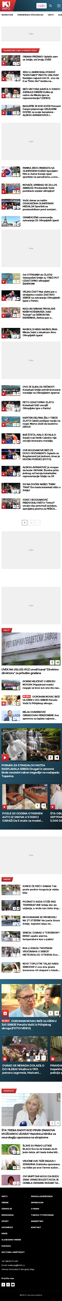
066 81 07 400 (11, 1261)
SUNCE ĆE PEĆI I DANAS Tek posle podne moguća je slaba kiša (41, 889)
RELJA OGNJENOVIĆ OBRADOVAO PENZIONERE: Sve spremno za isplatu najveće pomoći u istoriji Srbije (41, 715)
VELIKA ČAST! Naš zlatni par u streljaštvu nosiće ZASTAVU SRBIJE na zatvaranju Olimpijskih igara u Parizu (41, 296)
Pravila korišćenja (42, 1196)
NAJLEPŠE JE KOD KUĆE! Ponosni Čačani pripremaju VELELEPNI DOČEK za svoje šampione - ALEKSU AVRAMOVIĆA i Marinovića (41, 111)
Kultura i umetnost (13, 1252)
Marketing (37, 1221)
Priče (4, 1233)
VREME (6, 879)
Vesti (6, 630)
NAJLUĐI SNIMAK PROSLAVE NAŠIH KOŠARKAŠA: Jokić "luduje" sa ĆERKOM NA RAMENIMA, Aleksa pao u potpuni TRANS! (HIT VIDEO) (39, 313)
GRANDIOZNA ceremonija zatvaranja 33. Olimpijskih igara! (41, 219)
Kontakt (36, 1227)
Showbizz (7, 1227)
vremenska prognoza (30, 15)
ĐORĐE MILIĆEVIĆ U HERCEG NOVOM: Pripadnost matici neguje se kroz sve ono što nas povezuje (41, 685)
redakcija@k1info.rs (16, 1265)
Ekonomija (8, 1215)
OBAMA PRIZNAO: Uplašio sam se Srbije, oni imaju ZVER (40, 58)
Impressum (37, 1202)
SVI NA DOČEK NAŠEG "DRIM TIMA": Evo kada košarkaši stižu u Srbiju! (41, 487)
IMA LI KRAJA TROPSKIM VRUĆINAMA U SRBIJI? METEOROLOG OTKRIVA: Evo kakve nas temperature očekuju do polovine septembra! (40, 952)
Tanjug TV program (42, 1215)
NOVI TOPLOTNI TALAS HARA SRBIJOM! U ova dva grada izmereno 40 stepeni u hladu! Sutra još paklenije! (41, 967)
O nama (35, 1209)
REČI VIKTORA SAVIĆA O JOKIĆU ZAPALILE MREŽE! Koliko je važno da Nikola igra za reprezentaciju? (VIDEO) (41, 94)
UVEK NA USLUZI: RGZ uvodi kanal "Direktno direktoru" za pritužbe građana (30, 671)
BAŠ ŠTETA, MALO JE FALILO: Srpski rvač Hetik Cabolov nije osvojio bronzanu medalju (40, 437)
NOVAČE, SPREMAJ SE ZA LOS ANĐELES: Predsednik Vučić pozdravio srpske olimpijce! (40, 188)
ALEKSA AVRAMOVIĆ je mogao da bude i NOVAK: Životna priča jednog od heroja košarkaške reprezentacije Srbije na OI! (41, 472)
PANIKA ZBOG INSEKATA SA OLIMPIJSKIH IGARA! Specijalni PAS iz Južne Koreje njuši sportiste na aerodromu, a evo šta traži (40, 173)
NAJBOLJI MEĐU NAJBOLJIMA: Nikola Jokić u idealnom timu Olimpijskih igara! (40, 332)
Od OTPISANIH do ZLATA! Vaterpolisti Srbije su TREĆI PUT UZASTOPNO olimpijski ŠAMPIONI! (41, 279)
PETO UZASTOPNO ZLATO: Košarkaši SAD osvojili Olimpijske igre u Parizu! (38, 405)
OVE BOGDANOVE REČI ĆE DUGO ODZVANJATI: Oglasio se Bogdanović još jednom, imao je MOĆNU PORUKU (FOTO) (41, 455)
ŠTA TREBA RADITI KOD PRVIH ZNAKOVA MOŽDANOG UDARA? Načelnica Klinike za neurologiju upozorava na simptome (29, 1134)
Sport (5, 1221)
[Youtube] (13, 1284)
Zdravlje (8, 1091)
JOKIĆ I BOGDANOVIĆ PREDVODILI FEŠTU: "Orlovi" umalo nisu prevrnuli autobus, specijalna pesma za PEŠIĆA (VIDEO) (40, 504)
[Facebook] (14, 63)
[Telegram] (18, 63)
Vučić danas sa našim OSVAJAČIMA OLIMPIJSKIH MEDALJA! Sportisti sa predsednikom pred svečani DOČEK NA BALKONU (39, 205)
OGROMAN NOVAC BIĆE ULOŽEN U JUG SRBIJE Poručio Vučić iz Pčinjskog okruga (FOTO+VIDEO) (41, 700)
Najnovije (7, 15)
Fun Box (6, 1246)
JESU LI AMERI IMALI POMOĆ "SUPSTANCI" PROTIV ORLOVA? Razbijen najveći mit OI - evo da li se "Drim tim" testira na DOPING (41, 77)
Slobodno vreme (11, 1240)
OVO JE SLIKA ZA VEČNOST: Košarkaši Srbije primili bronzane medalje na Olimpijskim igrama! (41, 389)
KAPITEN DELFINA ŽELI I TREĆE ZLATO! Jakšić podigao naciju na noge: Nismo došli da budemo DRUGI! (41, 422)
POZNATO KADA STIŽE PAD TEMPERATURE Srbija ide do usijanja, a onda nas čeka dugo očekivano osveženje (41, 905)
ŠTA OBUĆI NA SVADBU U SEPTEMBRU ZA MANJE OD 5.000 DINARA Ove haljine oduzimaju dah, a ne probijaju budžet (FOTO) (33, 817)
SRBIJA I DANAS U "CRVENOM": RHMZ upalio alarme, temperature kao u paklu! (41, 936)
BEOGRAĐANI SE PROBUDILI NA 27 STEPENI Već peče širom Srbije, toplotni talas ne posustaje (41, 921)
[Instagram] (8, 1284)
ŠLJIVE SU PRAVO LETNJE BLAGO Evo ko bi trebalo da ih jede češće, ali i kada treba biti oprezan (40, 1149)
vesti (51, 15)
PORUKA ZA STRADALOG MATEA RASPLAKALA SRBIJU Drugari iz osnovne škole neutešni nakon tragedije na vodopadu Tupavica (30, 771)
